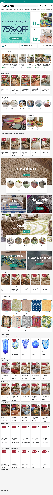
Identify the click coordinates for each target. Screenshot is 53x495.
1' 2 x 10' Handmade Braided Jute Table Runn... (25, 485)
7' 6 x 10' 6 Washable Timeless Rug (5, 398)
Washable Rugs (12, 9)
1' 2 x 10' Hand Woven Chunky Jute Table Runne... (5, 485)
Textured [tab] (18, 136)
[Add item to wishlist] (8, 76)
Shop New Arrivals (26, 1)
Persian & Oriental (7, 9)
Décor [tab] (3, 336)
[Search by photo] (16, 5)
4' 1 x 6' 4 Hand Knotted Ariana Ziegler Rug (25, 464)
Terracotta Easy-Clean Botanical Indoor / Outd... (35, 89)
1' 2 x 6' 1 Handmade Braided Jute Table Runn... (45, 485)
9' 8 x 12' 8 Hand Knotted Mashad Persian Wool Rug (35, 439)
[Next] (50, 84)
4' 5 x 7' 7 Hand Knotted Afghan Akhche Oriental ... (15, 464)
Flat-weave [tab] (29, 136)
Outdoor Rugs (22, 9)
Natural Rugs (17, 9)
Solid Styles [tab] (12, 136)
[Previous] (2, 84)
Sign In (42, 6)
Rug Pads (30, 9)
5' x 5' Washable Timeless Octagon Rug (14, 398)
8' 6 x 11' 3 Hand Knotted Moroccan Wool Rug (35, 464)
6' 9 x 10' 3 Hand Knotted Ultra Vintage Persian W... (5, 464)
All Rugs (2, 9)
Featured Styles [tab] (5, 136)
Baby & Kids (26, 9)
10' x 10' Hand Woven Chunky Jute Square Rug (14, 288)
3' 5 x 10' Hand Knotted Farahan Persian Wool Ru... (4, 439)
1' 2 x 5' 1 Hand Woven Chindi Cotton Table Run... (15, 485)
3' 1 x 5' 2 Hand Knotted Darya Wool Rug (34, 152)
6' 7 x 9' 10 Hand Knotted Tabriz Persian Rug (25, 439)
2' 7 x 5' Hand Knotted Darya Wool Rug (24, 152)
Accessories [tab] (8, 336)
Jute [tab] (34, 136)
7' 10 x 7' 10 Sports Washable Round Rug (45, 419)
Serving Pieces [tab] (15, 336)
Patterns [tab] (23, 136)
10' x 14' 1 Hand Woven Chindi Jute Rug (5, 288)
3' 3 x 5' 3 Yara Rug (25, 396)
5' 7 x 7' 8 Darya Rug (45, 151)
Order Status (49, 1)
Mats (33, 9)
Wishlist (48, 6)
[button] (50, 62)
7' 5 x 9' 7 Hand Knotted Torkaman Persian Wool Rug (45, 439)
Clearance (50, 9)
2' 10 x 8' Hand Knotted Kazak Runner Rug (45, 464)
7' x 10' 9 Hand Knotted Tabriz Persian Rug (14, 439)
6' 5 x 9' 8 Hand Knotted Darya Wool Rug (14, 152)
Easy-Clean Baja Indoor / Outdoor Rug (4, 89)
